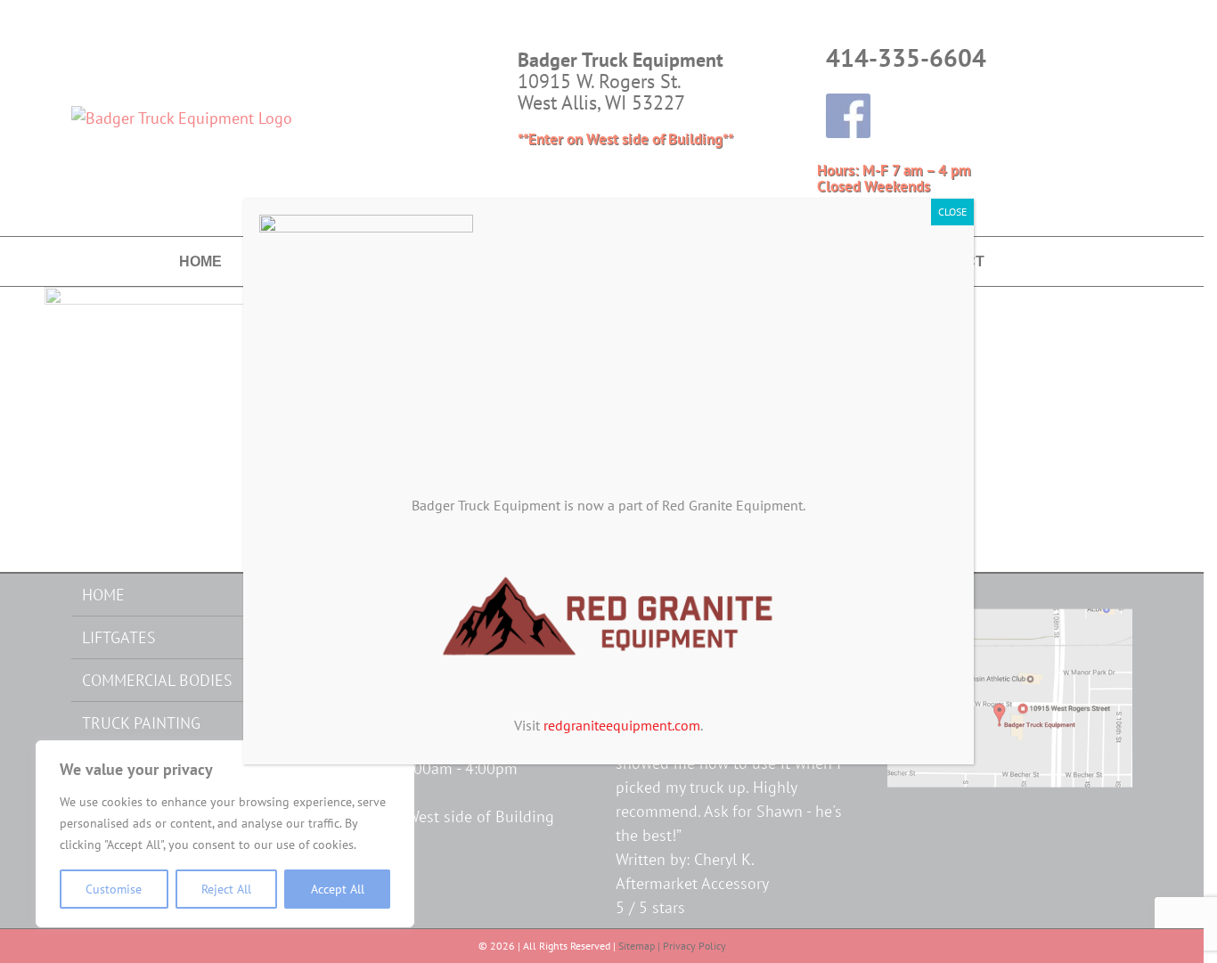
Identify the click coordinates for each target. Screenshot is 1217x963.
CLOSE (952, 211)
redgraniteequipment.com (621, 725)
